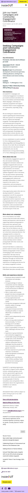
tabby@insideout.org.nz (14, 410)
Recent (4, 25)
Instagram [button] (6, 488)
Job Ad (20, 24)
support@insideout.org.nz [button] (9, 1)
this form (16, 88)
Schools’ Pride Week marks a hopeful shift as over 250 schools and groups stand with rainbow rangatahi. (13, 454)
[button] (7, 5)
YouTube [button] (9, 488)
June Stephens (7, 24)
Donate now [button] (7, 482)
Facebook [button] (2, 488)
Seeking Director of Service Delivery (12, 449)
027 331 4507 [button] (6, 472)
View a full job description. (10, 399)
